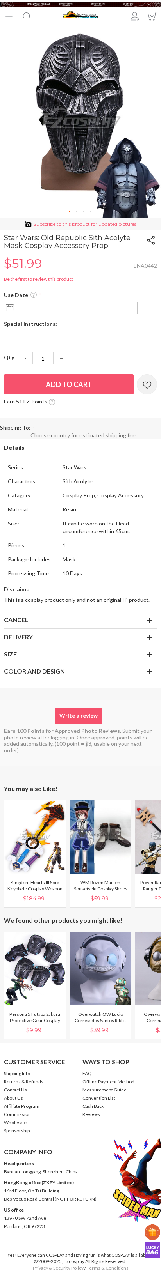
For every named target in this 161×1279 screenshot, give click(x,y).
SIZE (10, 654)
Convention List (98, 1098)
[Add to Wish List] (147, 384)
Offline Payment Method (108, 1081)
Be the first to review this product (38, 279)
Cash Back (93, 1106)
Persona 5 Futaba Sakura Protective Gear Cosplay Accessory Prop (34, 1020)
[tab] (80, 447)
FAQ (87, 1073)
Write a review (78, 715)
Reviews (91, 1114)
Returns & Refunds (23, 1081)
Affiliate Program (21, 1106)
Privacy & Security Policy (58, 1268)
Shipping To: (15, 427)
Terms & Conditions (108, 1268)
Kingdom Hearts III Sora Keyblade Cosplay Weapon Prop (35, 888)
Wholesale (15, 1122)
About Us (13, 1098)
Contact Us (15, 1090)
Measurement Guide (104, 1090)
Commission (17, 1114)
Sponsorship (17, 1131)
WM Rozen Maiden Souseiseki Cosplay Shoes (100, 885)
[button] (69, 212)
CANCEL (16, 619)
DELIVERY (18, 636)
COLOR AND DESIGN (34, 671)
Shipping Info (17, 1073)
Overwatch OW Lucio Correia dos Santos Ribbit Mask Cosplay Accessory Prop (100, 1023)
